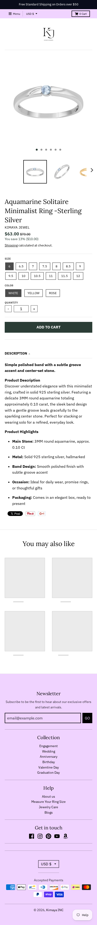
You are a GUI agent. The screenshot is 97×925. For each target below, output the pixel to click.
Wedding (48, 751)
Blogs (48, 812)
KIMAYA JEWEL (17, 227)
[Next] (92, 170)
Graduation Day (48, 772)
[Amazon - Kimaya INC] (65, 836)
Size (8, 258)
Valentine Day (48, 767)
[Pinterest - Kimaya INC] (48, 836)
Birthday (48, 762)
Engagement (48, 746)
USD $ (30, 14)
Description (16, 353)
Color (9, 285)
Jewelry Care (48, 807)
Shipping (11, 245)
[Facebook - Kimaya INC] (31, 836)
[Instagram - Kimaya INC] (40, 836)
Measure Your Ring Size (48, 802)
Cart (83, 14)
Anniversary (48, 756)
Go (87, 718)
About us (48, 796)
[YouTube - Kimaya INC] (57, 836)
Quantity (11, 302)
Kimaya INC (55, 910)
